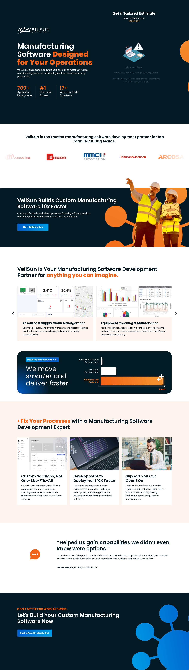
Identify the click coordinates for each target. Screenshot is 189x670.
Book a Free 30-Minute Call (34, 633)
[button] (13, 313)
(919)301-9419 (134, 21)
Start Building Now (33, 227)
